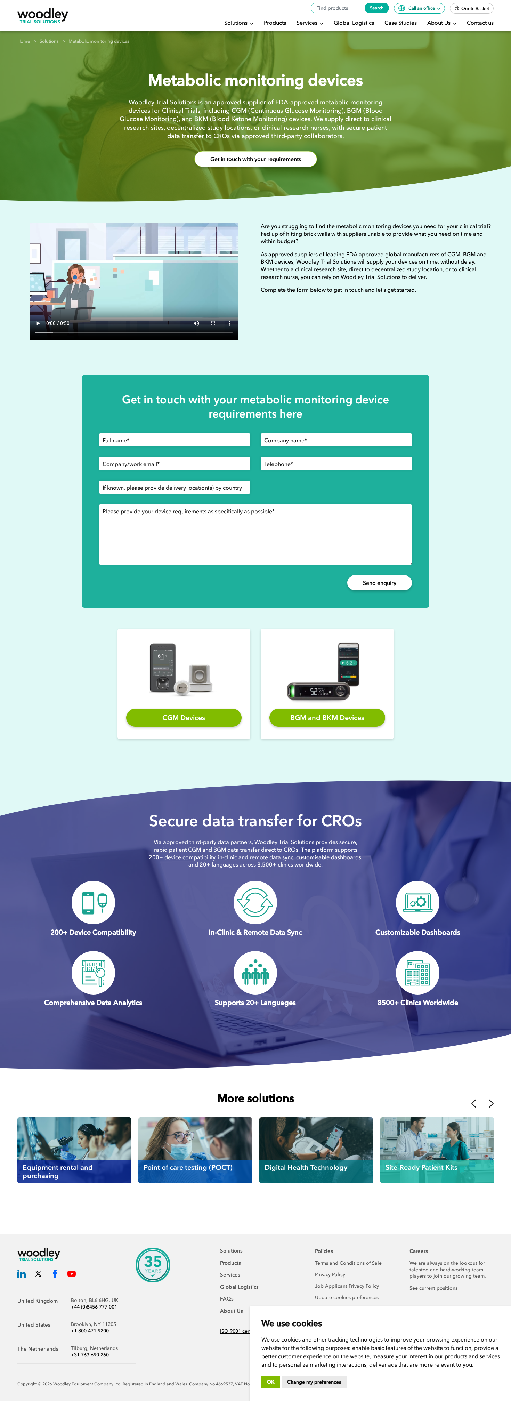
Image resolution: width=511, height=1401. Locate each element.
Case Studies (400, 22)
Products (275, 22)
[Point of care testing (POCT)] (195, 1150)
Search (377, 7)
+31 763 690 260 (90, 1355)
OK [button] (271, 1382)
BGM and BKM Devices (327, 718)
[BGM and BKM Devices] (327, 670)
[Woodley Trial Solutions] (42, 16)
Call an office (422, 8)
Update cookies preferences (347, 1298)
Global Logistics (354, 22)
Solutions (236, 22)
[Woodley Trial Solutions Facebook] (55, 1275)
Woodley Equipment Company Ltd (87, 1384)
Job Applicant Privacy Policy (347, 1286)
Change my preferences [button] (314, 1382)
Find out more (43, 1153)
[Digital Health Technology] (316, 1150)
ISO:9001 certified (240, 1331)
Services (308, 22)
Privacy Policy (330, 1275)
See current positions (433, 1288)
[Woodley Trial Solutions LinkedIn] (21, 1275)
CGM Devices (183, 718)
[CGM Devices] (184, 670)
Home (23, 41)
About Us (439, 22)
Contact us (480, 22)
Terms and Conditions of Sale (348, 1263)
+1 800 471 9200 (90, 1331)
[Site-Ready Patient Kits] (437, 1150)
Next (491, 1103)
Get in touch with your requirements (255, 159)
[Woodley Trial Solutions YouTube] (71, 1275)
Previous (473, 1103)
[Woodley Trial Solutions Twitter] (38, 1275)
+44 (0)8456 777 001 (94, 1307)
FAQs (227, 1299)
